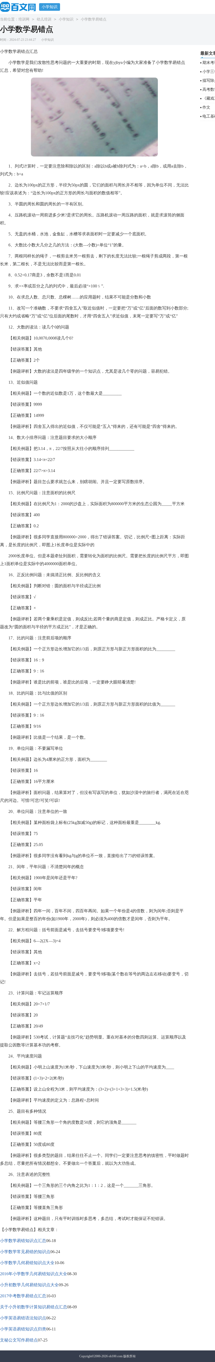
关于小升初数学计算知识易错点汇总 (33, 1307)
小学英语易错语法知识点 (23, 1318)
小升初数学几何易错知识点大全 (29, 1285)
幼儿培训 (44, 19)
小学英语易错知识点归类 (23, 1329)
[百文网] (19, 6)
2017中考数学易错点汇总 (23, 1296)
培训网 (23, 19)
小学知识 (49, 7)
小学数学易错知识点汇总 (23, 1240)
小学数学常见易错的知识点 (25, 1251)
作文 (206, 107)
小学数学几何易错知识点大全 (27, 1262)
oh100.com (115, 1356)
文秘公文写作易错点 (19, 1340)
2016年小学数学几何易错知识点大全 (33, 1274)
